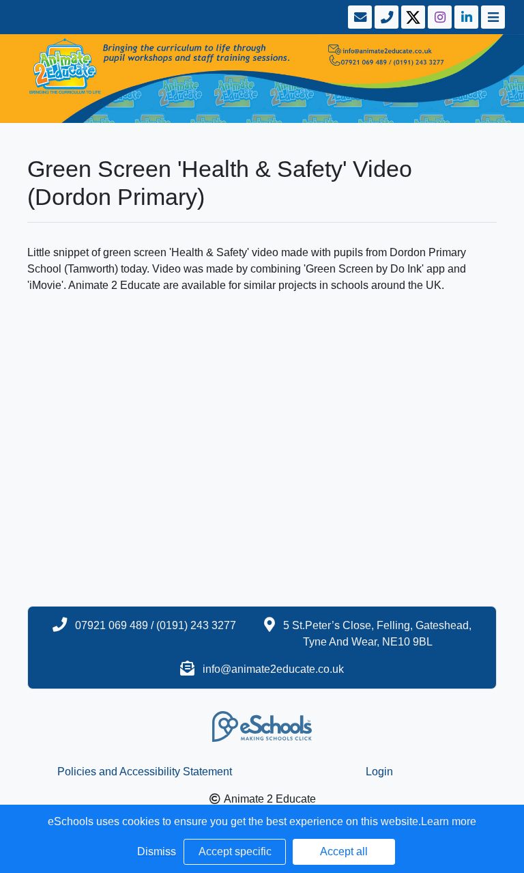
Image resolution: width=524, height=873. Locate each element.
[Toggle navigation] (491, 17)
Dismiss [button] (156, 851)
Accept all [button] (344, 851)
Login (379, 771)
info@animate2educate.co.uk (273, 669)
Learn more (448, 821)
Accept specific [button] (235, 851)
